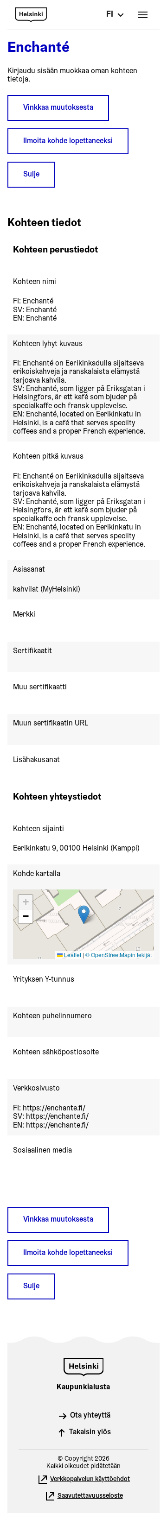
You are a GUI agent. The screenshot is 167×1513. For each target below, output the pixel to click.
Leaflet (72, 954)
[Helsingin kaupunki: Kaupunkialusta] (75, 14)
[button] (84, 914)
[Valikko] (142, 14)
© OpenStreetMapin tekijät (118, 954)
